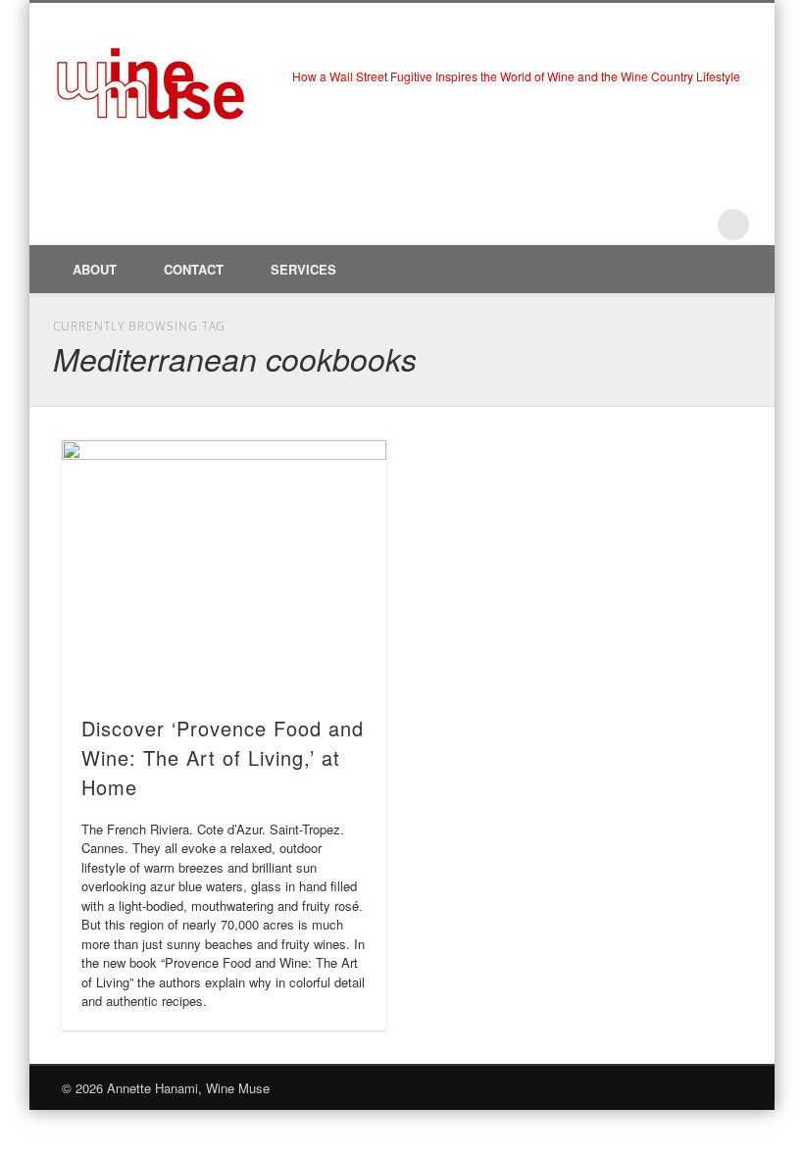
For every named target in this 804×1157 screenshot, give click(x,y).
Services (303, 269)
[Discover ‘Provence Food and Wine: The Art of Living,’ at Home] (224, 567)
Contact (194, 269)
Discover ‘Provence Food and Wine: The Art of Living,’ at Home (222, 757)
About (95, 269)
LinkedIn (693, 224)
